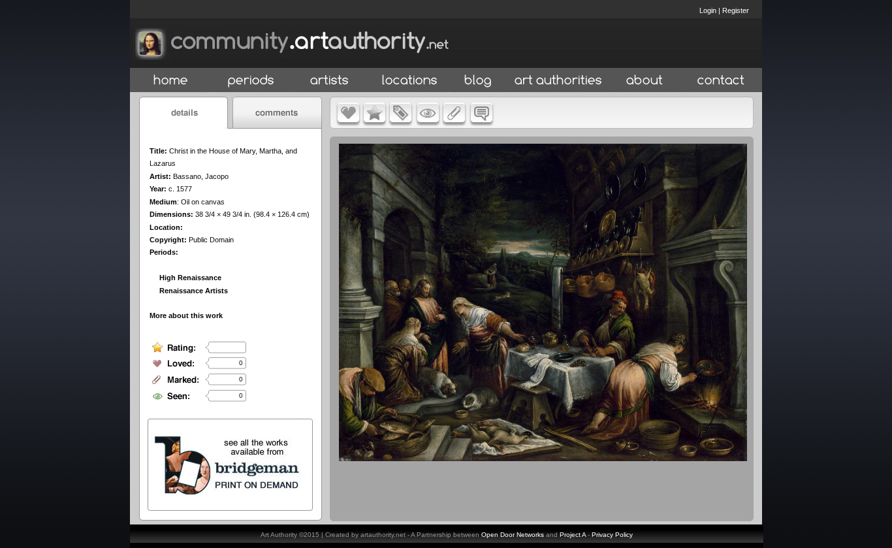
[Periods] (251, 80)
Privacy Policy (612, 534)
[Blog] (478, 80)
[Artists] (330, 80)
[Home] (171, 80)
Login (707, 10)
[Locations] (409, 80)
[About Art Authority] (644, 80)
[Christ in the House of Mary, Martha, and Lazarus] (543, 458)
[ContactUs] (721, 80)
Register (735, 10)
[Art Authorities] (558, 80)
